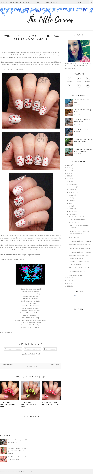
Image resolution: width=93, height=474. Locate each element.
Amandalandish (34, 291)
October (71, 189)
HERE (82, 66)
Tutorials (53, 2)
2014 (68, 280)
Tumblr (79, 89)
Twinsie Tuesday (35, 354)
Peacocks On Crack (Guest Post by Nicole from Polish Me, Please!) (18, 451)
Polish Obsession (33, 308)
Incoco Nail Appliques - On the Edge (29, 404)
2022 (68, 165)
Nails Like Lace (34, 296)
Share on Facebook (14, 349)
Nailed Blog (34, 298)
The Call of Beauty (33, 318)
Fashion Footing (34, 294)
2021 (68, 168)
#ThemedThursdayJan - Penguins (80, 252)
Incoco (27, 354)
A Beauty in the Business (34, 313)
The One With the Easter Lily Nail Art (82, 111)
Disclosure (17, 2)
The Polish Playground (33, 306)
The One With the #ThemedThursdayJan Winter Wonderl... (79, 225)
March (71, 209)
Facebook (69, 89)
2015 (68, 278)
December (72, 184)
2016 (68, 181)
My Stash (46, 2)
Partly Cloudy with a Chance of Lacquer (33, 320)
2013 (68, 283)
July (70, 198)
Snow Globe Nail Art (75, 275)
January (71, 214)
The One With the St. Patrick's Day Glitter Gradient (83, 140)
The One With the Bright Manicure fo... (51, 403)
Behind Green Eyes (34, 325)
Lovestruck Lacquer (33, 327)
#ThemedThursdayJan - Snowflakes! (80, 268)
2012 (68, 286)
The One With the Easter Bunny (81, 101)
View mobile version (31, 366)
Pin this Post (51, 349)
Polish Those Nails (34, 310)
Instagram (69, 81)
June (70, 200)
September (72, 192)
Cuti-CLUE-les (34, 315)
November (72, 187)
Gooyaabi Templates (28, 471)
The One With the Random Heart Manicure (82, 121)
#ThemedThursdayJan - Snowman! (80, 241)
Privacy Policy (64, 2)
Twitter (79, 81)
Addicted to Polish (35, 322)
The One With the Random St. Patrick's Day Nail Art (83, 150)
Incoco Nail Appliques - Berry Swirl (7, 404)
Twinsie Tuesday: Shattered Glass (80, 245)
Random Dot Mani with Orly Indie (80, 248)
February (72, 211)
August (71, 195)
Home (2, 2)
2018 (68, 176)
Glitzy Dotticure (74, 237)
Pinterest (87, 81)
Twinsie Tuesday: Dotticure (77, 271)
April (70, 206)
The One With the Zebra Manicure (81, 130)
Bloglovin (88, 89)
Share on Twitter (33, 349)
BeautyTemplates (10, 471)
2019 (68, 173)
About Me (8, 2)
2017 (68, 179)
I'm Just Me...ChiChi (33, 301)
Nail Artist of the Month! (32, 2)
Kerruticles (33, 303)
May (70, 203)
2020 (68, 170)
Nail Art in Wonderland (33, 289)
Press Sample (58, 47)
